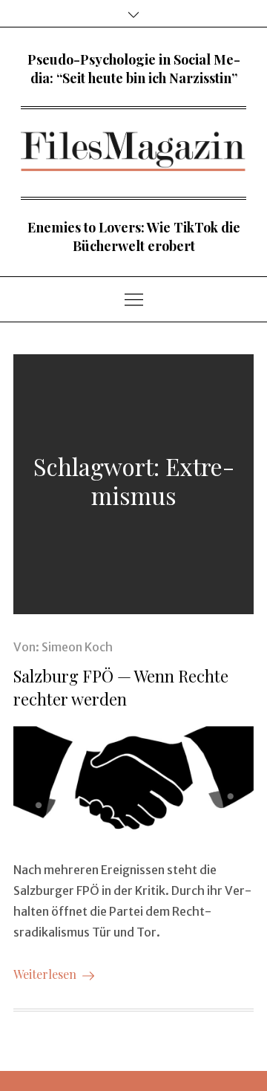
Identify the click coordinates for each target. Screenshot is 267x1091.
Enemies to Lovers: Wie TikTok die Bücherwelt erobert (133, 236)
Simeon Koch (77, 646)
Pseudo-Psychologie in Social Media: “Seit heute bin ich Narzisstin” (133, 69)
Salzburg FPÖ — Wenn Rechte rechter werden (120, 687)
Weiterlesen (44, 974)
